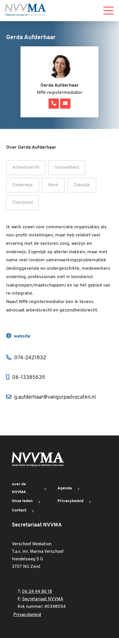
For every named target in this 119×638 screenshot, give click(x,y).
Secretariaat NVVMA (42, 599)
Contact (19, 510)
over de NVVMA (19, 488)
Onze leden (22, 501)
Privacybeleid (70, 501)
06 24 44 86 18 (37, 592)
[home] (25, 10)
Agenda (64, 488)
